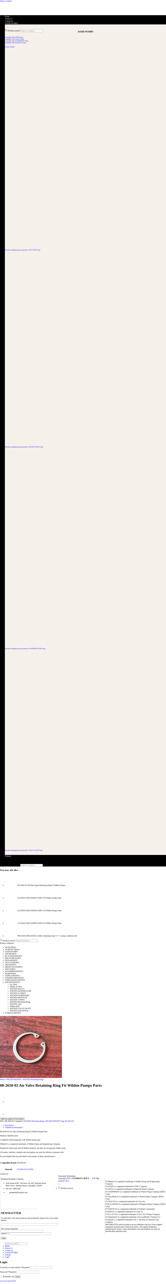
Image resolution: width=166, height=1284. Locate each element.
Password (8, 1272)
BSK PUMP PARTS (13, 958)
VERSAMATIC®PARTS (15, 980)
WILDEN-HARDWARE (19, 995)
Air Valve (13, 984)
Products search (14, 31)
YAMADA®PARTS (13, 1013)
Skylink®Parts (10, 973)
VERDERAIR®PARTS (14, 978)
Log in (18, 1277)
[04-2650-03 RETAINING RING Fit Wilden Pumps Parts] (11, 1114)
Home (7, 16)
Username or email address (14, 1267)
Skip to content (6, 1)
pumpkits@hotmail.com (18, 1192)
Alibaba (8, 856)
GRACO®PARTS (12, 963)
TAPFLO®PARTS (12, 976)
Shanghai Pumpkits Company (12, 1179)
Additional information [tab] (13, 1127)
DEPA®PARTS (11, 960)
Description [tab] (9, 1125)
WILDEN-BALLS (17, 989)
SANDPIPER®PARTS (14, 971)
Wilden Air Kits (16, 987)
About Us (8, 19)
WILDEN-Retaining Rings (20, 1002)
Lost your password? (8, 1281)
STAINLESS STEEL (25, 1169)
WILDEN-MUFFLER (18, 998)
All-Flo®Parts (10, 947)
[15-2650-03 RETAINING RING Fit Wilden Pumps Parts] (11, 1102)
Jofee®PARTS (10, 965)
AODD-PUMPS (11, 23)
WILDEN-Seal (15, 1004)
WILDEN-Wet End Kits (19, 1011)
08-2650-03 (69, 1121)
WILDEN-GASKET (18, 993)
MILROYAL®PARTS (13, 967)
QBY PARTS (10, 969)
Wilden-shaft (14, 1006)
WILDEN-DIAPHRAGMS (20, 991)
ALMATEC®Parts (12, 949)
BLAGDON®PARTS (13, 956)
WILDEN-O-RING (17, 1000)
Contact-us (9, 21)
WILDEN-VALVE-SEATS (20, 1008)
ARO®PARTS (11, 954)
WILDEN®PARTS (12, 982)
